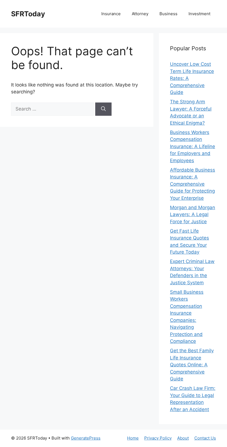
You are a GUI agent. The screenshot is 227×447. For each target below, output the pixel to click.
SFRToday (28, 14)
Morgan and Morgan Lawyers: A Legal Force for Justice (192, 214)
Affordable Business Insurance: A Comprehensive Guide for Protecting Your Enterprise (192, 184)
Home (133, 438)
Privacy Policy (158, 438)
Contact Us (205, 438)
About (183, 438)
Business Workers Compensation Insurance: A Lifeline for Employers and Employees (192, 146)
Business (168, 13)
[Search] (103, 109)
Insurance (111, 13)
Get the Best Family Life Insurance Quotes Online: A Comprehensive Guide (192, 365)
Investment (199, 13)
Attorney (140, 13)
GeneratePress (85, 438)
